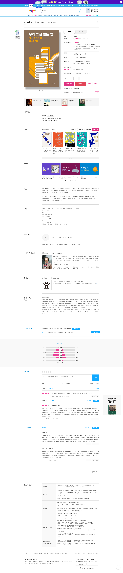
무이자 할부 (78, 73)
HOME (26, 5)
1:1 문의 (81, 564)
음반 (65, 5)
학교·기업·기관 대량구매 (93, 553)
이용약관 (36, 553)
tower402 (53, 396)
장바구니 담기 (69, 83)
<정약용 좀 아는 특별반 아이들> (62, 268)
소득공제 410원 (87, 73)
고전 (48, 120)
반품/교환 (80, 485)
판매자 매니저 (70, 553)
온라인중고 (53, 5)
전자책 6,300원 (80, 31)
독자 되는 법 (67, 148)
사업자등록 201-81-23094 (38, 561)
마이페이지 (87, 5)
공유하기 (97, 22)
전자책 (35, 5)
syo (42, 443)
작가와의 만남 (72, 15)
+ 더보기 (49, 416)
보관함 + (96, 83)
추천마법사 (40, 15)
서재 (90, 15)
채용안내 (31, 553)
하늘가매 (43, 418)
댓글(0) (56, 418)
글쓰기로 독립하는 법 (81, 148)
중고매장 (58, 5)
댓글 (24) (55, 443)
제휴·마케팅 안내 (63, 553)
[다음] (54, 58)
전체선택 (81, 129)
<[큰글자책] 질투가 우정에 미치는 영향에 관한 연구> (69, 267)
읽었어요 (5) (71, 332)
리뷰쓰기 (96, 400)
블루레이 (69, 5)
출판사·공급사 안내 (78, 553)
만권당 (38, 5)
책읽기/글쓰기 (54, 118)
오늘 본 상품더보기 (94, 472)
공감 (97, 396)
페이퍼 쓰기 (95, 427)
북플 (87, 15)
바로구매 (80, 83)
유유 (31, 24)
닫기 (121, 2)
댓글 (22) (55, 460)
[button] (65, 180)
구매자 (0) (44, 388)
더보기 (47, 313)
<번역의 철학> (67, 281)
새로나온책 (50, 15)
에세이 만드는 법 (57, 148)
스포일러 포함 (66, 383)
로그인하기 (76, 328)
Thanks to (93, 396)
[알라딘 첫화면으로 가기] (32, 10)
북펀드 (77, 15)
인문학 (48, 118)
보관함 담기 (88, 129)
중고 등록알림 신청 (68, 88)
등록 (96, 377)
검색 (78, 11)
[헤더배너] (92, 10)
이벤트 (54, 15)
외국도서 (43, 5)
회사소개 (26, 553)
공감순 (88, 400)
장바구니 (96, 5)
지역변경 (88, 63)
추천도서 (66, 15)
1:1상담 (75, 485)
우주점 (62, 5)
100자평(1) (76, 69)
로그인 (80, 5)
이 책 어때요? (95, 332)
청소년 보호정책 (50, 553)
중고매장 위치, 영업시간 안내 (88, 568)
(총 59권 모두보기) (50, 129)
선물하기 (89, 83)
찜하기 (97, 443)
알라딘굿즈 (48, 5)
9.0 (72, 69)
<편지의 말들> (60, 281)
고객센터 (92, 5)
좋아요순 (87, 427)
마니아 (43, 332)
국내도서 (31, 5)
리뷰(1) (81, 69)
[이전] (28, 58)
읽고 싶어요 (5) (51, 332)
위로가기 (118, 567)
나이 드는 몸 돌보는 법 (93, 148)
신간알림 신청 (50, 115)
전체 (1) (51, 388)
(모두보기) (78, 268)
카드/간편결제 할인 (68, 73)
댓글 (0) (67, 396)
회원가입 (83, 5)
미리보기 (42, 90)
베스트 (45, 15)
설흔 (25, 24)
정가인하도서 (59, 15)
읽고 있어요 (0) (61, 332)
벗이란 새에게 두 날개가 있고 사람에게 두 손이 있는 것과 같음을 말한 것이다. (62, 244)
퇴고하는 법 (44, 148)
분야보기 (28, 15)
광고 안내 (85, 553)
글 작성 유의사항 (94, 383)
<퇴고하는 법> (74, 281)
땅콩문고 (55, 22)
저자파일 (52, 253)
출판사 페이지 (48, 278)
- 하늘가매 (80, 244)
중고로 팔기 (77, 88)
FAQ (93, 564)
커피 (73, 5)
